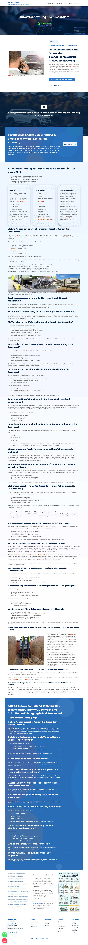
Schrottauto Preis (10, 906)
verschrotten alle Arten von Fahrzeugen (19, 235)
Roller (18, 253)
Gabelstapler (41, 218)
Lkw (39, 205)
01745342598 (11, 921)
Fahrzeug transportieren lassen (13, 899)
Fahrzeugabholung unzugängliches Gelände (15, 894)
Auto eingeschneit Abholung (12, 879)
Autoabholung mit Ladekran (12, 878)
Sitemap (60, 931)
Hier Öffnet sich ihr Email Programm (16, 928)
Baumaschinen (41, 219)
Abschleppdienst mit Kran (12, 873)
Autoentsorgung (34, 922)
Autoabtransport (19, 878)
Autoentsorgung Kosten (19, 881)
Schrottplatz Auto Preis (17, 906)
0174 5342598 (46, 25)
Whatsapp (47, 925)
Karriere (59, 924)
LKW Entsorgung (10, 901)
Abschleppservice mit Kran (12, 874)
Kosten (37, 617)
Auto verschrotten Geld (11, 889)
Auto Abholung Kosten (19, 876)
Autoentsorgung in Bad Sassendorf (68, 218)
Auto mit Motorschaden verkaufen (22, 883)
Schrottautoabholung (23, 904)
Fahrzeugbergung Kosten (12, 896)
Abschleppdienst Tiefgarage (20, 873)
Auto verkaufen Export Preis (21, 888)
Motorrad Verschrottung (40, 290)
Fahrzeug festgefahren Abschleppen (23, 897)
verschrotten (57, 677)
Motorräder (41, 200)
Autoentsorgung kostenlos (12, 883)
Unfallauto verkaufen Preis (12, 907)
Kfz (66, 3)
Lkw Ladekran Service (17, 901)
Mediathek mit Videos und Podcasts (20, 679)
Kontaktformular (17, 195)
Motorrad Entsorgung (18, 902)
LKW (12, 251)
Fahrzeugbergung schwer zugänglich (22, 896)
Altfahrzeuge (71, 66)
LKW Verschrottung (24, 901)
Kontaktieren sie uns (12, 925)
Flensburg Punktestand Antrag (74, 930)
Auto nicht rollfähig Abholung (12, 884)
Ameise (64, 633)
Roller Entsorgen (10, 904)
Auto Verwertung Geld (24, 891)
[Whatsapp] (4, 934)
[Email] (4, 940)
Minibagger (49, 219)
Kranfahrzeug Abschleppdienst (23, 899)
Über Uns (59, 3)
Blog (70, 3)
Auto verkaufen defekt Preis (12, 888)
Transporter (14, 248)
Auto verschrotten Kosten (20, 889)
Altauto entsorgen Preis (11, 876)
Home (34, 875)
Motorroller (41, 201)
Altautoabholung (19, 874)
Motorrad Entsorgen (11, 902)
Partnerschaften (61, 926)
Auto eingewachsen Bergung (21, 879)
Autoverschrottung (12, 75)
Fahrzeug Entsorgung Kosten (12, 897)
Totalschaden (62, 235)
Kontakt (76, 3)
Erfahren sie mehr (70, 144)
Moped (42, 559)
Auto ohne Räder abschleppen (22, 884)
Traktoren (30, 526)
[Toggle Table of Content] (55, 42)
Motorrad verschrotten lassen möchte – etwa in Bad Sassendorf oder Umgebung (32, 554)
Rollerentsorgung (16, 904)
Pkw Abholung (24, 902)
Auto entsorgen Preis (11, 881)
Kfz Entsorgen (13, 2)
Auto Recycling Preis (11, 886)
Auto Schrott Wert (18, 886)
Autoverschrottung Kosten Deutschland (14, 891)
